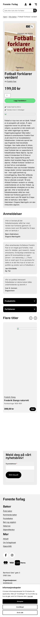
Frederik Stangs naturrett (16, 400)
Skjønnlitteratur (9, 530)
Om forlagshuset (9, 542)
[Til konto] (26, 4)
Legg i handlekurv (20, 100)
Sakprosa (6, 526)
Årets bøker (7, 511)
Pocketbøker (8, 518)
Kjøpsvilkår (7, 546)
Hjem (5, 17)
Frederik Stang (9, 397)
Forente (10, 4)
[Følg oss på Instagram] (12, 555)
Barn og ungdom (9, 522)
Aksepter (20, 601)
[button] (36, 4)
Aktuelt (5, 539)
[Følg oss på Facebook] (5, 555)
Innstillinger (20, 607)
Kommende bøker (10, 515)
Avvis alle (20, 612)
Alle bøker (13, 17)
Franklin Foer (11, 81)
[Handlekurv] (30, 4)
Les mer (30, 596)
